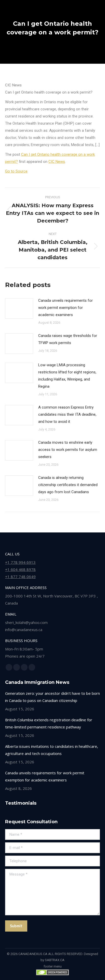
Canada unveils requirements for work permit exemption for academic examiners (65, 307)
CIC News (56, 161)
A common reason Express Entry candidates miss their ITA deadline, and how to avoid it (67, 414)
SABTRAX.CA (54, 960)
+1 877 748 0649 (20, 576)
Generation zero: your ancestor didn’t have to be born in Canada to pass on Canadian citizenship (52, 697)
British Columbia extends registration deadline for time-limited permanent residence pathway (48, 723)
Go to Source (16, 171)
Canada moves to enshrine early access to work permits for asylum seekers (67, 449)
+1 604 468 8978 (20, 569)
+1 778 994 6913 (20, 562)
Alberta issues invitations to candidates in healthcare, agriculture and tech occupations (51, 750)
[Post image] (19, 308)
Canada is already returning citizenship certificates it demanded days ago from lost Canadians (68, 484)
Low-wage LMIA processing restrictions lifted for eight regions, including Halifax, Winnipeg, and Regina (67, 376)
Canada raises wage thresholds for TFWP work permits (67, 339)
